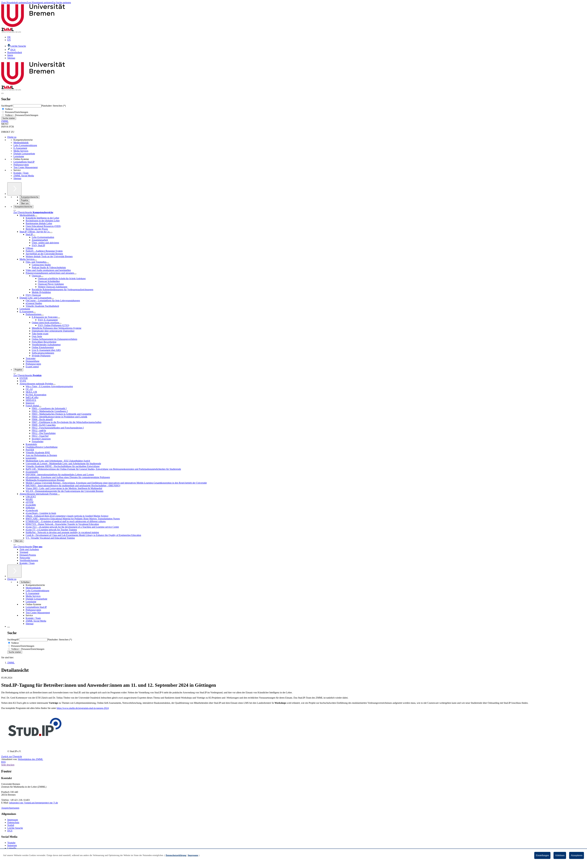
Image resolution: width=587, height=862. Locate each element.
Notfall (10, 825)
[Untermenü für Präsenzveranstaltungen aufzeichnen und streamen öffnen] (75, 273)
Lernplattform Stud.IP (24, 162)
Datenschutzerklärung (176, 855)
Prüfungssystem (21, 164)
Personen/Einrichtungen (16, 112)
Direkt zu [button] (11, 579)
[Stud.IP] (35, 748)
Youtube (11, 842)
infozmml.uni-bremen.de (33, 802)
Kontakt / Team (20, 173)
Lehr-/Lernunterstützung (25, 145)
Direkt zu (11, 137)
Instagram (12, 845)
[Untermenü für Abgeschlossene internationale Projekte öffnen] (58, 494)
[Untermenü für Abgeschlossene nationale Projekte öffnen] (54, 384)
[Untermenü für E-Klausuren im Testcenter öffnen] (58, 317)
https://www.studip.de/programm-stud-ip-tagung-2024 (83, 708)
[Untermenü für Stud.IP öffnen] (34, 235)
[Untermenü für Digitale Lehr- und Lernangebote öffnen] (52, 298)
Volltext (8, 109)
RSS (3, 762)
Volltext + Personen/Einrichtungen (21, 115)
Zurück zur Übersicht (11, 756)
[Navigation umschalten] (2, 93)
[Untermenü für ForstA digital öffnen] (40, 406)
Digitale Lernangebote (24, 153)
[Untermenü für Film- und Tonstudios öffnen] (47, 262)
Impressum (12, 819)
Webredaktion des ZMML (30, 759)
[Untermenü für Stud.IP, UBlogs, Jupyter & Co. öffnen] (51, 232)
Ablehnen (560, 855)
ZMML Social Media (23, 175)
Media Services (20, 151)
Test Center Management (25, 167)
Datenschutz (13, 822)
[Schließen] (14, 210)
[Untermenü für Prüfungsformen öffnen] (42, 315)
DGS (9, 830)
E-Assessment (20, 148)
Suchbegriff (7, 105)
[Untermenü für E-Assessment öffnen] (34, 312)
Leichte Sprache (15, 828)
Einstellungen (542, 855)
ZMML (5, 121)
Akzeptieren (576, 855)
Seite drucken (7, 764)
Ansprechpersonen (10, 808)
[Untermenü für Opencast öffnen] (42, 276)
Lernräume (18, 156)
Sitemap (17, 178)
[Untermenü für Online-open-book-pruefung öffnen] (60, 323)
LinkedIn (11, 848)
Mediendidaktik (21, 142)
